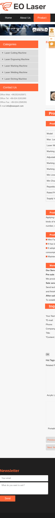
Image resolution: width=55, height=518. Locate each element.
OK (47, 354)
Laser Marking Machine (16, 66)
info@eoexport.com (15, 106)
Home (8, 17)
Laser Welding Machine (16, 72)
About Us (25, 17)
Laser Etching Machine (16, 79)
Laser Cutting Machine (15, 53)
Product (42, 17)
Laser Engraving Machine (17, 59)
